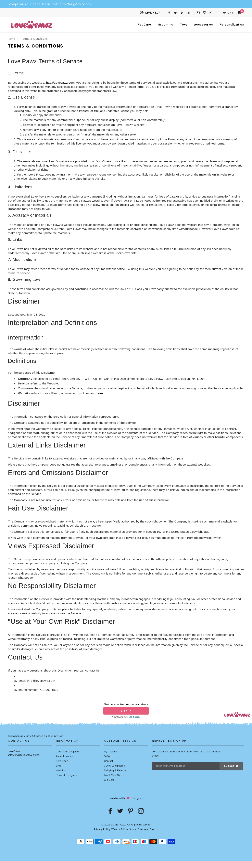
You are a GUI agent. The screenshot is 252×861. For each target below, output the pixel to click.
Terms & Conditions (124, 829)
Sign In (126, 711)
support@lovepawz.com (23, 754)
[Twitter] (175, 13)
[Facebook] (169, 13)
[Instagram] (188, 13)
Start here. (134, 717)
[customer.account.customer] (211, 12)
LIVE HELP (153, 12)
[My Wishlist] (205, 12)
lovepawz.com (93, 393)
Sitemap (143, 829)
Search (154, 829)
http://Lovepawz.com (60, 82)
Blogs (155, 755)
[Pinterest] (182, 13)
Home (11, 39)
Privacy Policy (102, 829)
